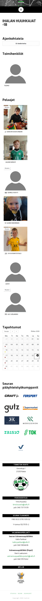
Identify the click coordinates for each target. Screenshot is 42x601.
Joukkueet (28, 593)
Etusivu (13, 593)
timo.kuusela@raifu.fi (21, 504)
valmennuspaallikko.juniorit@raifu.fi (21, 556)
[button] (21, 9)
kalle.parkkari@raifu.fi (21, 542)
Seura (20, 593)
